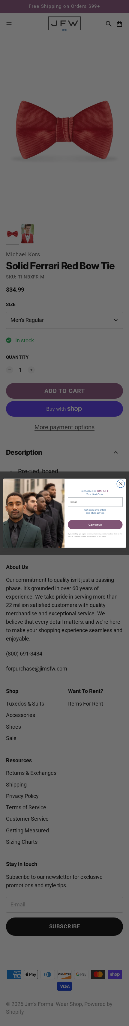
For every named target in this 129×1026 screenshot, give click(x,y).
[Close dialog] (120, 483)
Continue (95, 524)
